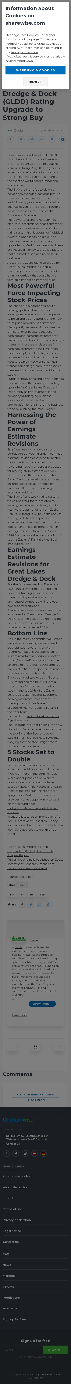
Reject (35, 81)
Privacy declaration (24, 52)
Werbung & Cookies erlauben (35, 71)
